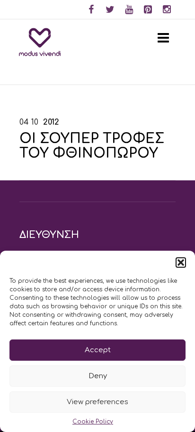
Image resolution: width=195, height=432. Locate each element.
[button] (181, 262)
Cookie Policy (92, 421)
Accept (98, 350)
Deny (98, 376)
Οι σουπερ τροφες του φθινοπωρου (91, 146)
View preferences (97, 402)
